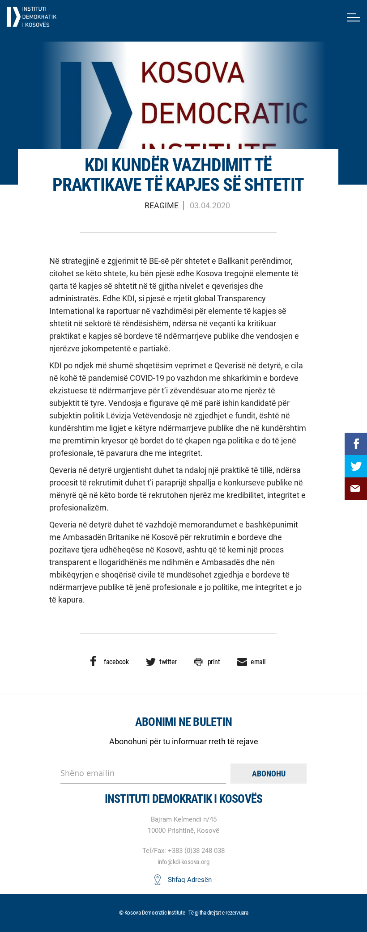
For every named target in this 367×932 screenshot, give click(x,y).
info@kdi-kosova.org (183, 862)
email (258, 662)
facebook (116, 662)
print (214, 662)
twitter (168, 662)
